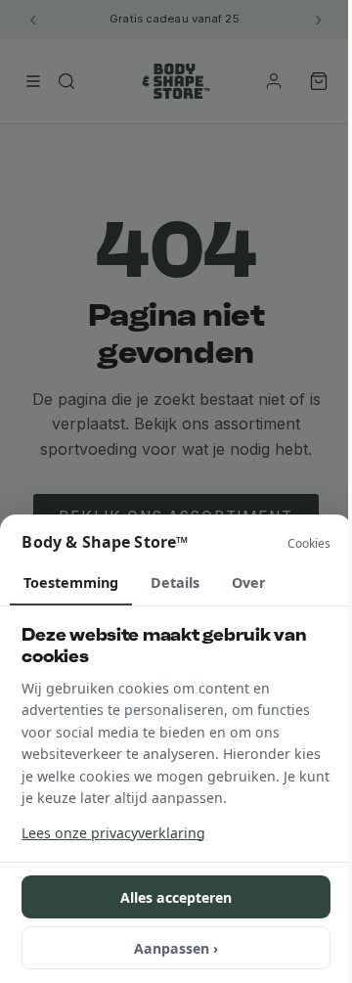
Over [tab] (249, 582)
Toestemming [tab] (70, 582)
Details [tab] (175, 582)
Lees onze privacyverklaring (113, 833)
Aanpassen (176, 948)
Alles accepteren (176, 897)
